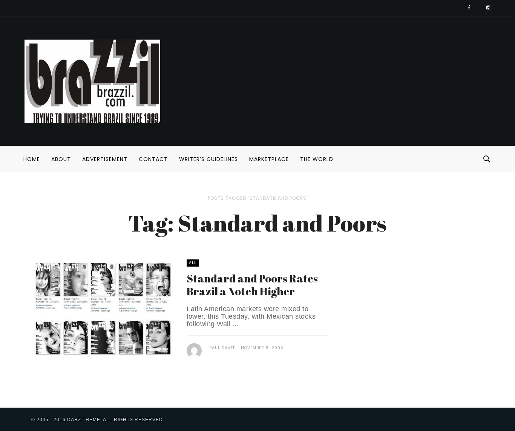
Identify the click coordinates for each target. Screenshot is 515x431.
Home (31, 159)
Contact (153, 159)
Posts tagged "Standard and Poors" (258, 198)
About (61, 159)
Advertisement (104, 159)
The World (316, 159)
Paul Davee (222, 348)
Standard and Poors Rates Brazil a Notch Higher (252, 284)
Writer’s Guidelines (208, 159)
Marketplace (269, 159)
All (192, 262)
